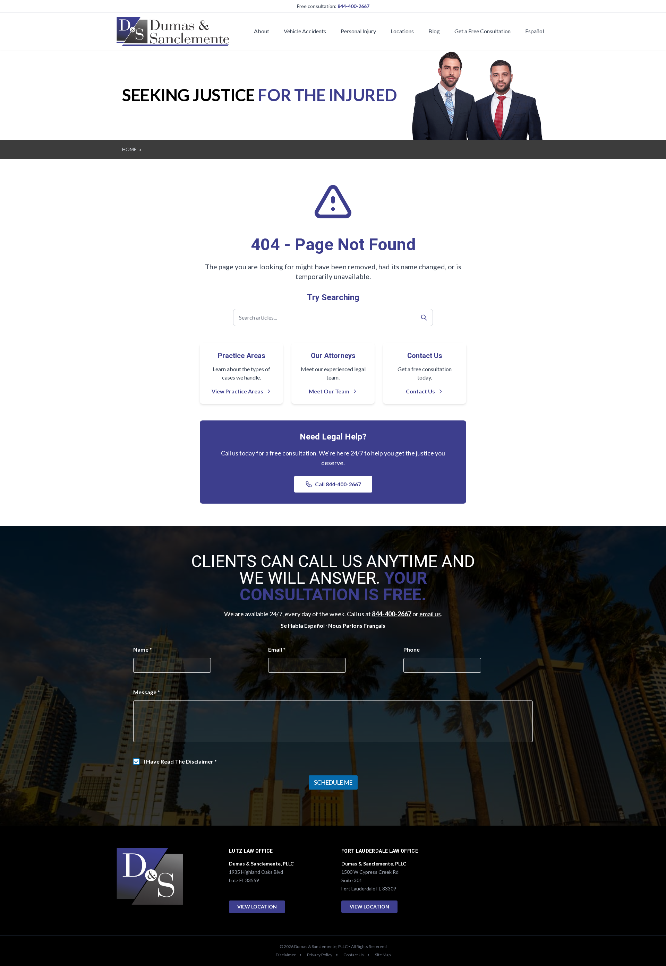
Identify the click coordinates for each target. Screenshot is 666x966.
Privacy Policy (319, 954)
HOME (129, 149)
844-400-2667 (353, 6)
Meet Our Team (329, 391)
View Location (257, 907)
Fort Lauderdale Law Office (379, 851)
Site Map (383, 954)
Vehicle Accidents (305, 31)
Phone (411, 649)
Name (142, 649)
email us (430, 614)
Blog (434, 31)
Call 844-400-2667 (338, 484)
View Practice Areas (237, 391)
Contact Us (420, 391)
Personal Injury (358, 31)
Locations (402, 31)
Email (276, 649)
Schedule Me (333, 782)
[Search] (424, 317)
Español (534, 31)
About (261, 31)
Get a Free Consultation (482, 31)
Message (146, 692)
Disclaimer (286, 954)
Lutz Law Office (251, 851)
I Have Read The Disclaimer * (180, 761)
